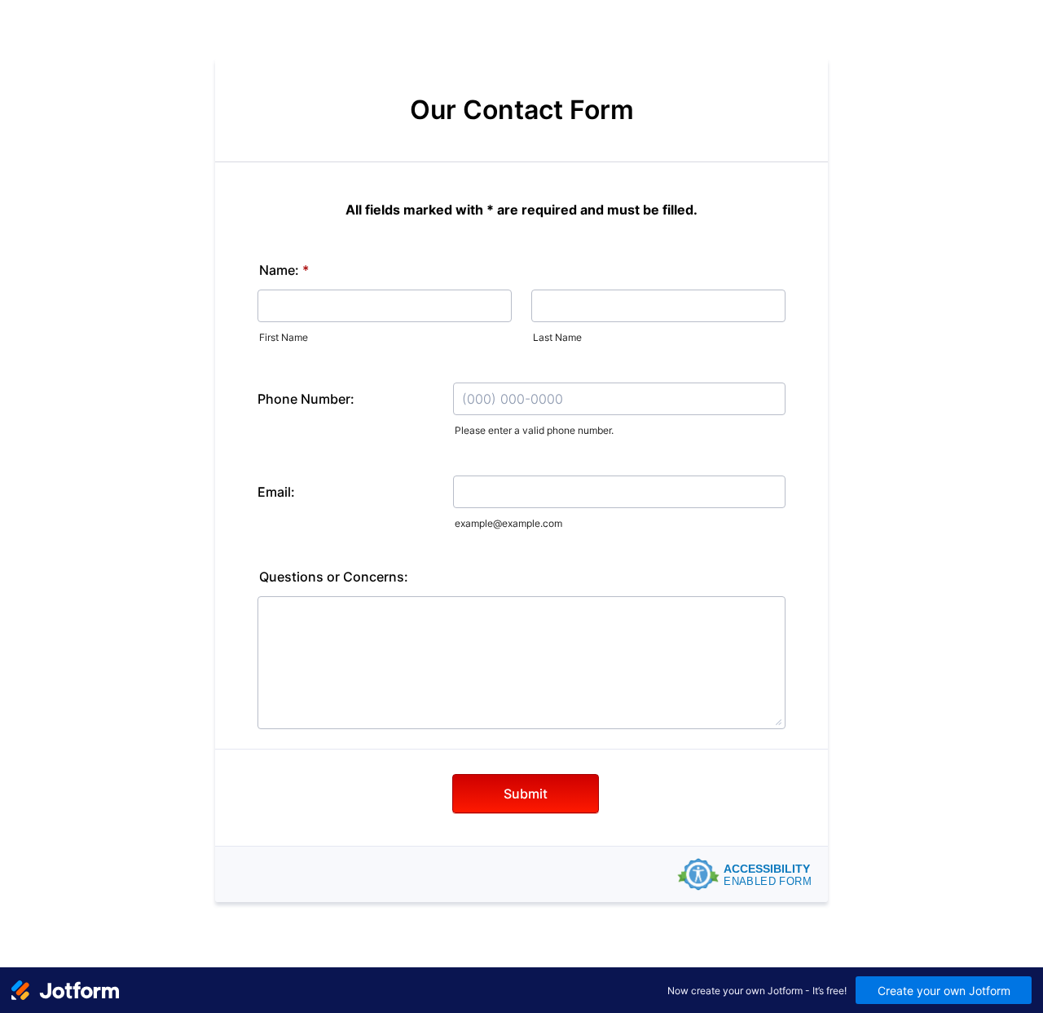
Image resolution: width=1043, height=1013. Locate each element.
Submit (526, 793)
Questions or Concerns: (333, 576)
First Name (283, 337)
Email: (276, 492)
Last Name (557, 337)
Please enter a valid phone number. (534, 430)
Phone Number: (305, 399)
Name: (284, 270)
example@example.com (508, 523)
